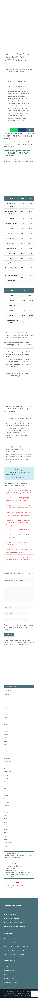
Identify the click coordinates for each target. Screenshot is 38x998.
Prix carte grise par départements (14, 922)
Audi (5, 697)
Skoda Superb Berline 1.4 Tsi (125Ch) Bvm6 (18, 530)
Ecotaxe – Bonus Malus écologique (14, 954)
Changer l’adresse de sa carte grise (14, 939)
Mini (5, 789)
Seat (5, 816)
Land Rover (7, 758)
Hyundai (6, 734)
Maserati (6, 775)
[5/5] (19, 574)
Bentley (6, 704)
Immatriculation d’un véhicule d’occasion (16, 946)
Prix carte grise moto (10, 915)
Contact (6, 975)
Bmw (5, 701)
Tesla (5, 839)
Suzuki (6, 832)
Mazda (6, 778)
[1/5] (5, 574)
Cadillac (6, 707)
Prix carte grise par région (11, 919)
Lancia (5, 755)
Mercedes (7, 782)
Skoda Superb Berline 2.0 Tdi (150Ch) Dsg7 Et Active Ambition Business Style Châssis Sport (18, 559)
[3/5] (12, 574)
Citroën (6, 714)
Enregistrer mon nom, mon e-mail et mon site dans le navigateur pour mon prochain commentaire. (18, 627)
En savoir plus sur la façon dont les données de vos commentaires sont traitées (19, 645)
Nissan (6, 795)
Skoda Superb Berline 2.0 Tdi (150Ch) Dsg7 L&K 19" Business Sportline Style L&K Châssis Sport (18, 522)
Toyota (6, 836)
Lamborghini (7, 761)
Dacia (5, 718)
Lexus (5, 765)
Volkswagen (7, 843)
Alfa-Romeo (7, 690)
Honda (6, 731)
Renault (6, 809)
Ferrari (6, 724)
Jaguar (5, 741)
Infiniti (6, 738)
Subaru (6, 829)
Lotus (5, 768)
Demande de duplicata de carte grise (14, 950)
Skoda (5, 819)
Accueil (6, 967)
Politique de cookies (10, 978)
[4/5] (16, 574)
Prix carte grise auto (10, 911)
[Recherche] (34, 4)
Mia (5, 785)
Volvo (5, 846)
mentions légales (30, 995)
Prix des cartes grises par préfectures (15, 926)
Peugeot (6, 802)
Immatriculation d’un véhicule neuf (14, 943)
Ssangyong (7, 826)
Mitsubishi (7, 792)
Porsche (6, 805)
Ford (5, 728)
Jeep (5, 745)
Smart (5, 822)
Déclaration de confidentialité (12, 982)
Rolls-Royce (7, 812)
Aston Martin (8, 694)
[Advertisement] (19, 28)
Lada (5, 751)
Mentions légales (9, 971)
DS (4, 721)
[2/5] (9, 574)
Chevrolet (7, 711)
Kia (4, 748)
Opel (5, 799)
